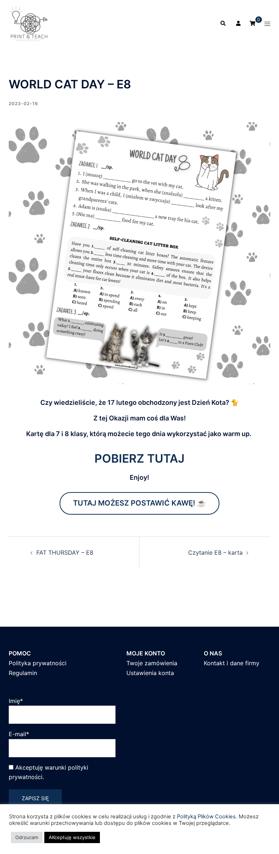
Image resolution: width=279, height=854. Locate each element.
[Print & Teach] (29, 23)
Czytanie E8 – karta (215, 552)
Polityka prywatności (37, 663)
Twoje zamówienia (151, 663)
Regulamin (23, 673)
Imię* (16, 701)
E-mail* (19, 734)
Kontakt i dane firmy (231, 663)
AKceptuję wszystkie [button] (72, 837)
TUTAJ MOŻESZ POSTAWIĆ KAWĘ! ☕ (139, 503)
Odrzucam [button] (26, 837)
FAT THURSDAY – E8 (64, 552)
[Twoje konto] (237, 24)
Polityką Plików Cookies (206, 816)
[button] (223, 24)
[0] (252, 23)
